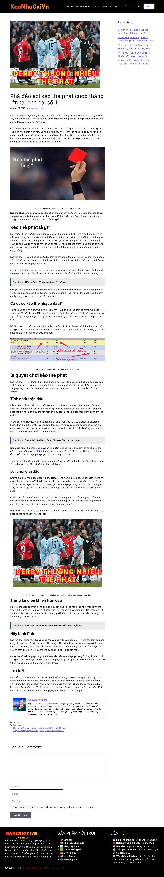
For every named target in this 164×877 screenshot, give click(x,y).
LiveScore (84, 6)
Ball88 (16, 868)
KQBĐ (105, 6)
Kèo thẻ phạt (18, 725)
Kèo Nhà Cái (72, 6)
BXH (94, 6)
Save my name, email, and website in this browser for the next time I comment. (54, 807)
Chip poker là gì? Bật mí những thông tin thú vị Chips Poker (38, 731)
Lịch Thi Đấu (121, 6)
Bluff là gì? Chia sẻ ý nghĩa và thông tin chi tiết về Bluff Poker (39, 728)
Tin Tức (137, 6)
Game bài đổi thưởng (32, 868)
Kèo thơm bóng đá (54, 868)
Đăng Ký (149, 6)
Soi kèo (16, 722)
